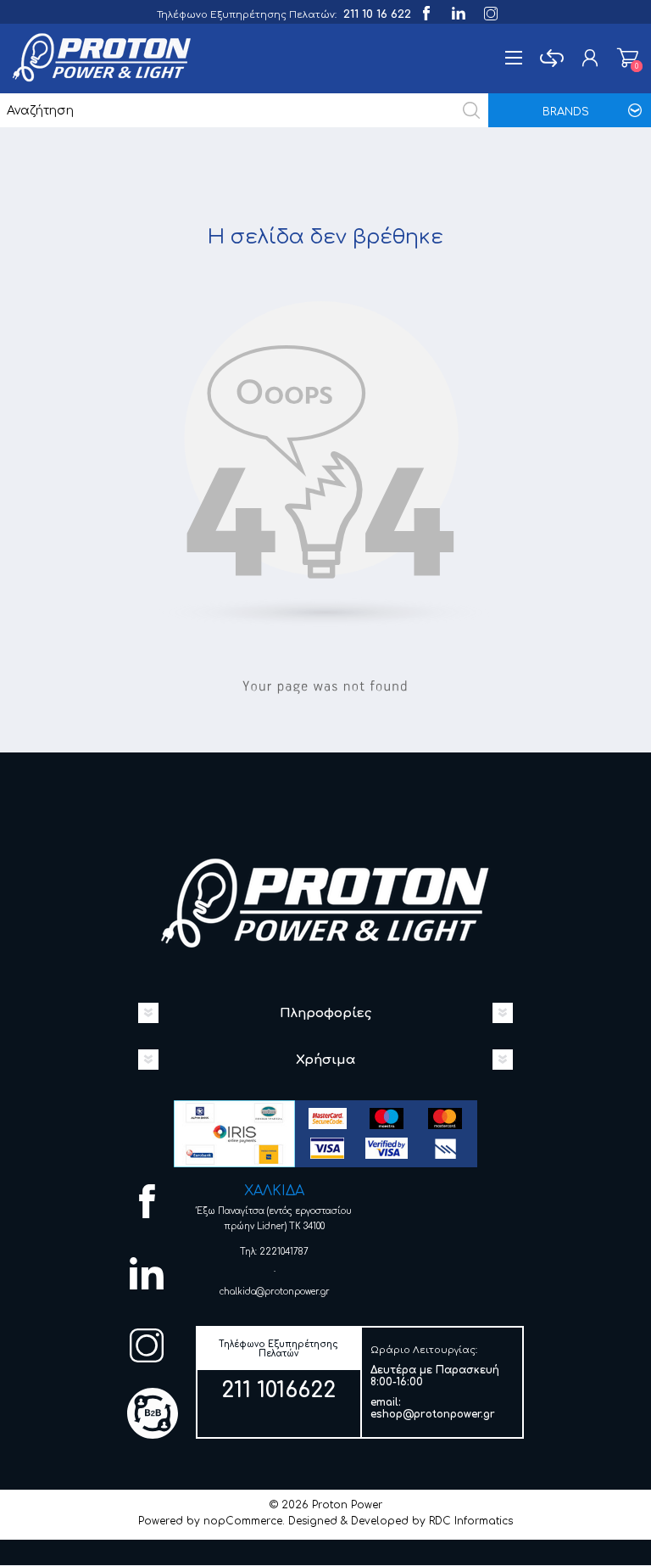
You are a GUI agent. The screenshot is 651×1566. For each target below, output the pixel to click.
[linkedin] (457, 11)
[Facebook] (425, 11)
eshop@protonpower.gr (432, 1414)
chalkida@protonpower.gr (275, 1291)
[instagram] (489, 11)
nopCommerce (242, 1521)
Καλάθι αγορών (628, 57)
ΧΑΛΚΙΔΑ (274, 1191)
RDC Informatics (471, 1521)
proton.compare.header (551, 57)
